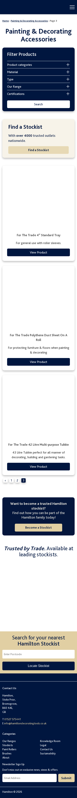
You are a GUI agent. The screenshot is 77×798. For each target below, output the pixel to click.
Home (5, 20)
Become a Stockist (38, 527)
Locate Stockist (38, 666)
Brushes (6, 753)
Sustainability (48, 753)
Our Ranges (9, 741)
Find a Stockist (38, 150)
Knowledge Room (50, 741)
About (5, 757)
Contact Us (46, 749)
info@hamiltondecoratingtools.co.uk (25, 723)
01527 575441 (12, 719)
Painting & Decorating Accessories (29, 20)
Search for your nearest (38, 641)
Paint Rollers (9, 749)
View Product (38, 252)
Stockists (7, 745)
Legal (43, 745)
